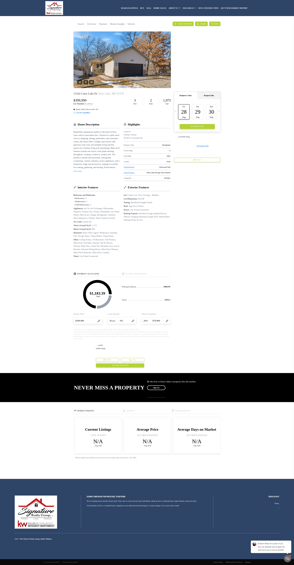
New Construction (208, 8)
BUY (142, 8)
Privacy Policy (218, 562)
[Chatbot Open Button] (287, 558)
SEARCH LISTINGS (129, 8)
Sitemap (247, 562)
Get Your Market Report (234, 8)
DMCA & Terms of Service (234, 562)
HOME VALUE (160, 8)
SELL (149, 8)
